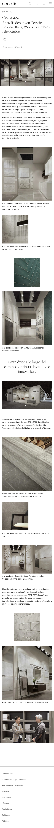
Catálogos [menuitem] (6, 815)
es (44, 4)
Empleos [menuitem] (5, 791)
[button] (25, 81)
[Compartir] (4, 38)
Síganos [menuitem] (5, 803)
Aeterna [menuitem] (5, 821)
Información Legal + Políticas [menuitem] (14, 779)
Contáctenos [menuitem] (7, 774)
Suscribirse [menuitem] (6, 797)
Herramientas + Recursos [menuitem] (12, 785)
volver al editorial (13, 47)
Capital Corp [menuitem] (7, 809)
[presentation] (4, 72)
